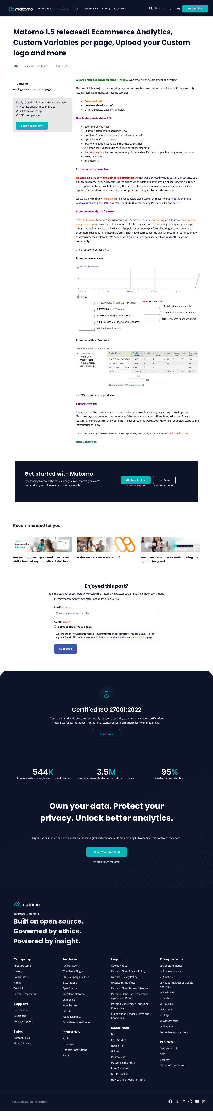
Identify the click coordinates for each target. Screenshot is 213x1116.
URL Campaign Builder (75, 977)
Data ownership (169, 1049)
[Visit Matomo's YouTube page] (197, 1102)
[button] (150, 8)
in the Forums (180, 433)
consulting (158, 220)
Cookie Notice (119, 966)
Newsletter (117, 1046)
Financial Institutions (74, 1050)
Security (165, 1060)
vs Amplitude (167, 977)
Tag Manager (70, 966)
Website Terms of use (123, 983)
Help (178, 8)
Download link (93, 101)
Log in (170, 8)
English (161, 8)
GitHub (66, 1011)
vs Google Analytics (171, 966)
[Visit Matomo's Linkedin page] (184, 1102)
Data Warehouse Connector (78, 1022)
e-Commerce (88, 220)
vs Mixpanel (166, 1027)
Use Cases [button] (63, 8)
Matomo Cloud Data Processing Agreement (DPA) (129, 996)
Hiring (17, 983)
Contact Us (20, 988)
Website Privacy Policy (124, 977)
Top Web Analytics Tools (174, 1032)
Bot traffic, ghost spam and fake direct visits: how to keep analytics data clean (41, 559)
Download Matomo (73, 994)
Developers (20, 1016)
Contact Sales (22, 1038)
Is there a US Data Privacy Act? (98, 557)
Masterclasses (119, 1057)
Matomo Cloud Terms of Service (129, 988)
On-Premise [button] (91, 8)
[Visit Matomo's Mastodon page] (204, 1102)
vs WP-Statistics (169, 1021)
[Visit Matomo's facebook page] (170, 1102)
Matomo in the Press (123, 1063)
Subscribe (65, 649)
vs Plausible (167, 1004)
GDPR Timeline (119, 1074)
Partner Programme (25, 994)
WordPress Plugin (72, 971)
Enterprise (68, 1044)
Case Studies (118, 1040)
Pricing (106, 8)
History (18, 971)
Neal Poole (108, 199)
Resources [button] (120, 8)
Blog (113, 1034)
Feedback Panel (71, 1017)
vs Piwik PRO (167, 993)
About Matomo (22, 966)
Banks (66, 1039)
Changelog (68, 1000)
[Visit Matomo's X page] (177, 1102)
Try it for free (195, 8)
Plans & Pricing (22, 1044)
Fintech (66, 1056)
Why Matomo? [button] (46, 8)
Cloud (76, 8)
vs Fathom (166, 1010)
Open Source (69, 988)
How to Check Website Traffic (128, 1080)
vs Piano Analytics (170, 971)
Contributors (21, 977)
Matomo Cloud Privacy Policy (128, 971)
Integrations (69, 983)
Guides (115, 1051)
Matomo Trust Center (172, 1066)
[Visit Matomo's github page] (190, 1102)
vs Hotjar (165, 1015)
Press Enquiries (120, 1068)
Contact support (23, 1022)
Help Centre (20, 1010)
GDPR (163, 1054)
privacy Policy (139, 637)
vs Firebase (166, 998)
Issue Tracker (70, 1005)
